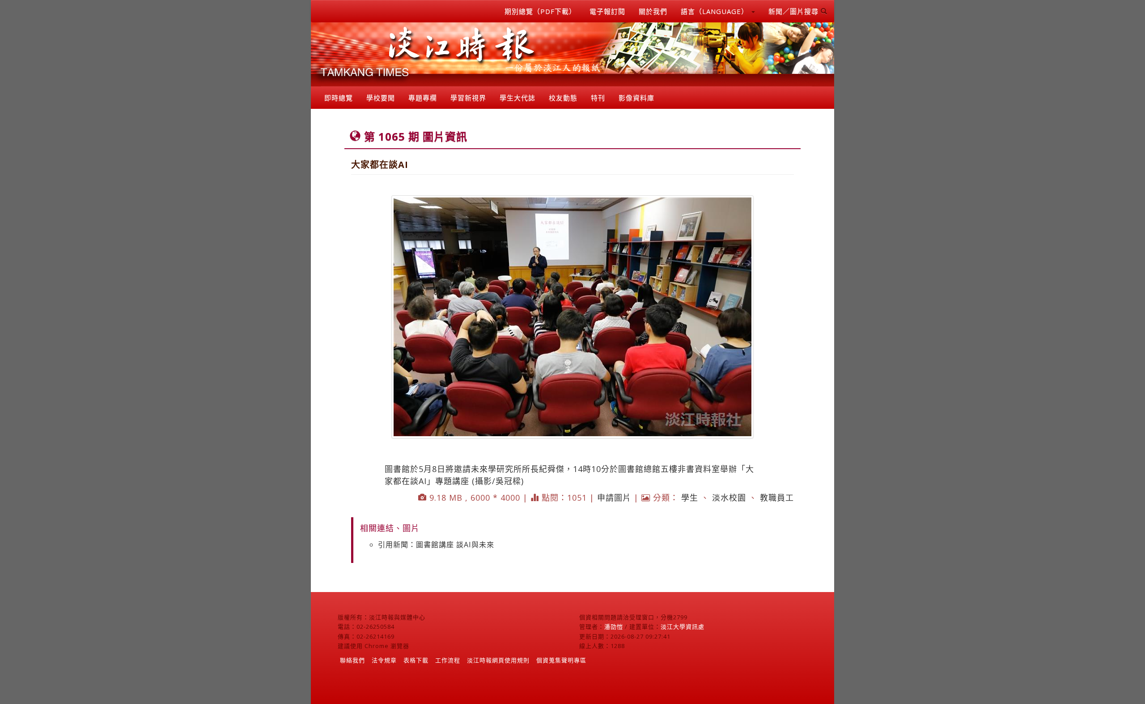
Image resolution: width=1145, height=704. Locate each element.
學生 (689, 497)
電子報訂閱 (607, 11)
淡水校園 (729, 497)
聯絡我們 (352, 660)
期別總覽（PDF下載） (540, 11)
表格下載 (415, 660)
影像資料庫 (636, 97)
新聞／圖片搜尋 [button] (794, 11)
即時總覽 (338, 97)
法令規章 (384, 660)
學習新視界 (468, 97)
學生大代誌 (517, 97)
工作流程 (447, 660)
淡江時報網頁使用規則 (498, 660)
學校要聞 (380, 97)
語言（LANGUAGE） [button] (716, 11)
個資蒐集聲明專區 (561, 660)
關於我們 (653, 11)
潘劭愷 (613, 626)
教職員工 (777, 497)
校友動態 (563, 97)
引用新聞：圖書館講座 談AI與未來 (436, 544)
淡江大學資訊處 (682, 626)
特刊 (598, 97)
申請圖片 (614, 497)
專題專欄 (422, 97)
